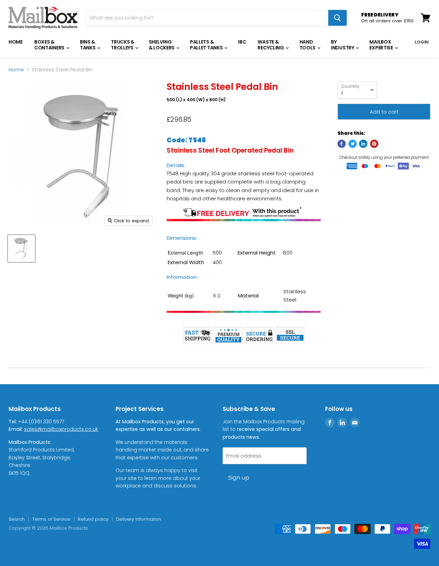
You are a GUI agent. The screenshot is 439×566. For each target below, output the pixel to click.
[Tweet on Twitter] (352, 144)
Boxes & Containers (50, 44)
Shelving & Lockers (162, 44)
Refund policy (93, 519)
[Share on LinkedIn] (363, 144)
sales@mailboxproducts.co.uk (61, 429)
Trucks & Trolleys (122, 44)
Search (17, 519)
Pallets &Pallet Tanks (207, 44)
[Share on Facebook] (341, 144)
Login (422, 42)
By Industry (343, 44)
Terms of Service (51, 519)
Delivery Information (138, 519)
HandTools (308, 44)
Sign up (238, 477)
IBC (242, 41)
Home (16, 41)
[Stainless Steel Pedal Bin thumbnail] (21, 248)
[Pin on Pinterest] (374, 144)
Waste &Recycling (271, 44)
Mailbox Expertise (381, 44)
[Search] (337, 18)
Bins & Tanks (88, 44)
